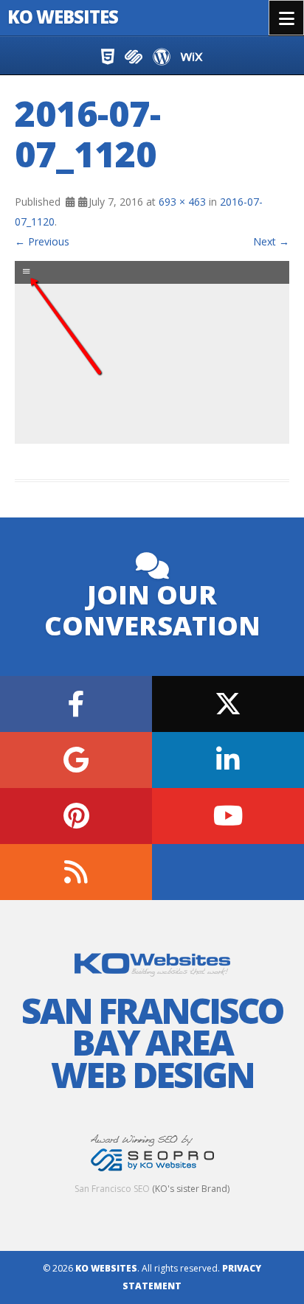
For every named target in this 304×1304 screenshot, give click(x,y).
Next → (271, 241)
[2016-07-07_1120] (152, 352)
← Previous (42, 241)
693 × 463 (182, 202)
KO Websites (62, 16)
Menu (286, 17)
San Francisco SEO (112, 1188)
